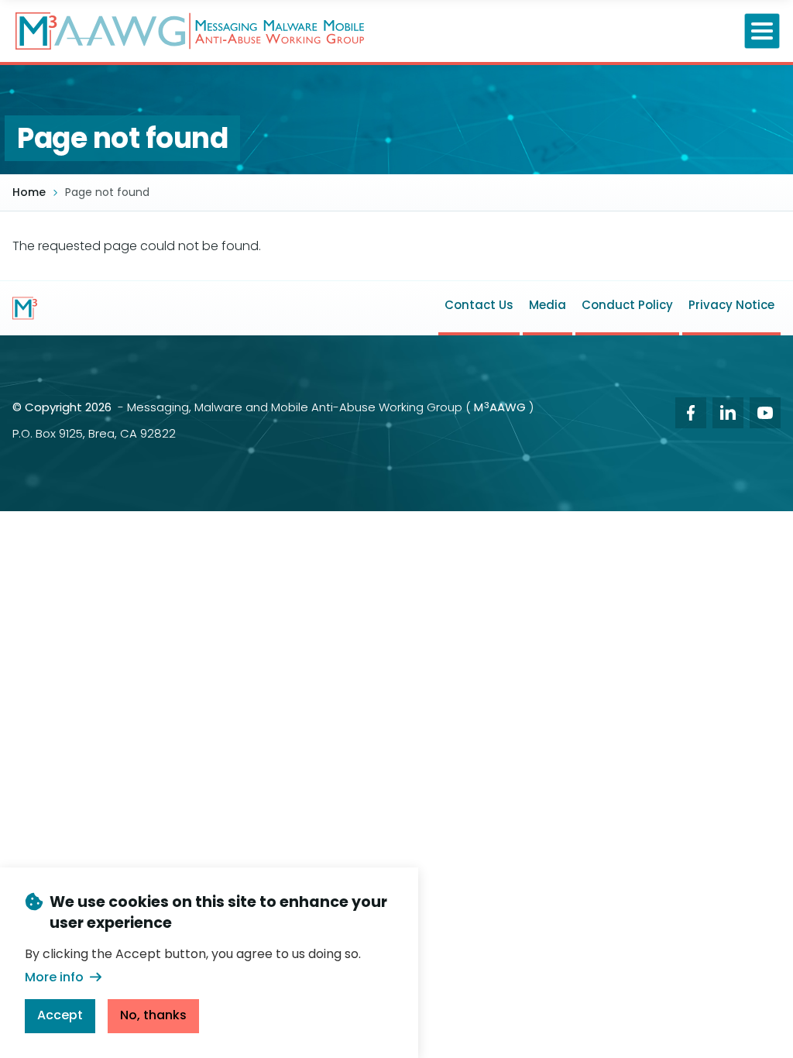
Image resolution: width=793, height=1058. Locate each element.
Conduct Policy (627, 305)
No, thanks (153, 1015)
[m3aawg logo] (24, 308)
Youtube (765, 412)
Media (547, 305)
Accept (60, 1015)
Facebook (690, 412)
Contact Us (479, 305)
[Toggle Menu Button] (762, 31)
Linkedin (727, 412)
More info (54, 977)
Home (29, 192)
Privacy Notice (731, 305)
